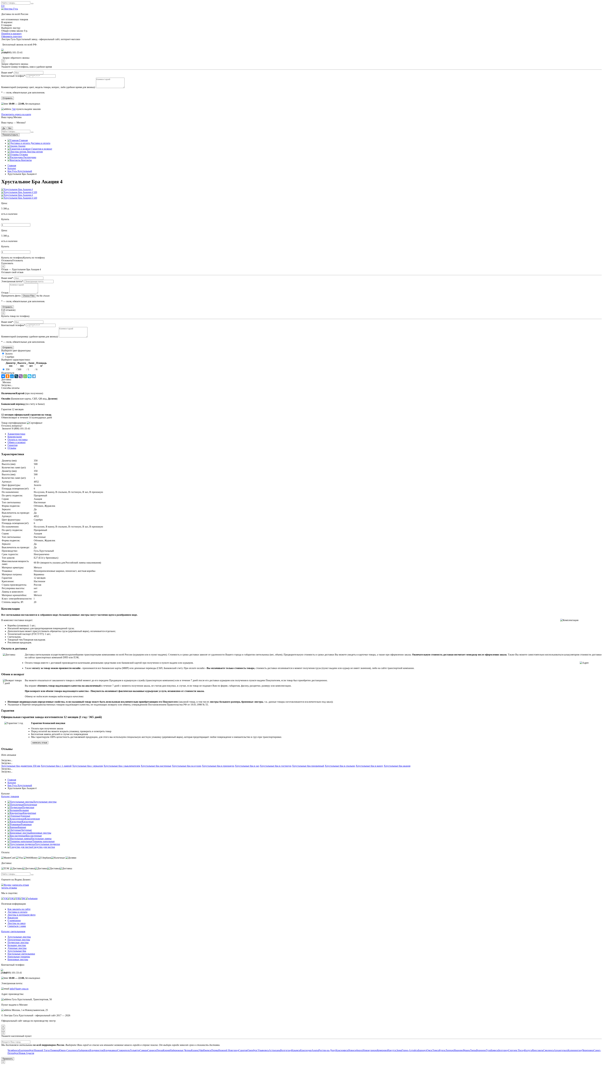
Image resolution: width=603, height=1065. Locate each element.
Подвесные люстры (18, 942)
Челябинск (13, 1050)
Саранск (151, 1050)
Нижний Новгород (228, 1050)
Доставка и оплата (40, 143)
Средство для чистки (44, 847)
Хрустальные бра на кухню (186, 766)
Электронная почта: (12, 281)
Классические (32, 818)
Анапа (315, 1050)
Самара (143, 1050)
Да (4, 128)
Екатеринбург (26, 1050)
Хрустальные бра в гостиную (275, 766)
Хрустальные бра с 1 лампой (56, 766)
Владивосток (96, 1050)
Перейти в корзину (11, 33)
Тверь (473, 1050)
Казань (194, 1050)
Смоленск (548, 1050)
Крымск (295, 1050)
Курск (442, 1050)
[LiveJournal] (16, 376)
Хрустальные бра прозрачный (308, 766)
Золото (9, 353)
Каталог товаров (10, 796)
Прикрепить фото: (11, 295)
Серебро (9, 356)
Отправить (8, 98)
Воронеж (481, 1050)
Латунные (26, 830)
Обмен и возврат (17, 442)
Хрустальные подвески (47, 844)
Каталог (12, 168)
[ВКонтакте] (3, 376)
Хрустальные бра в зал (247, 766)
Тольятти (135, 1050)
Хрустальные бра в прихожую (218, 766)
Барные (22, 827)
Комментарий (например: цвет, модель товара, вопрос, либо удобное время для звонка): (48, 87)
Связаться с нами (17, 926)
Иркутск (391, 1050)
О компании (14, 920)
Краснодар (306, 1050)
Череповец (588, 1050)
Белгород (503, 1050)
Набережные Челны (180, 1050)
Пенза (159, 1050)
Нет (10, 128)
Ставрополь (123, 1050)
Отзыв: (5, 292)
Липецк (449, 1050)
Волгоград (285, 1050)
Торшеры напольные (43, 841)
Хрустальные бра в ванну (369, 766)
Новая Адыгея (26, 1053)
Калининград (575, 1050)
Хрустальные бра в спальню (340, 766)
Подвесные (28, 807)
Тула (488, 1050)
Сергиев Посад (516, 1050)
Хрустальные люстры (45, 801)
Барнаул (422, 1050)
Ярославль (537, 1050)
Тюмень (54, 1050)
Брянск (494, 1050)
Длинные (25, 816)
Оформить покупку (11, 36)
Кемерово (382, 1050)
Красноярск (342, 1050)
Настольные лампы (41, 838)
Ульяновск (263, 1050)
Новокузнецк (370, 1050)
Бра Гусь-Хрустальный (20, 171)
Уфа (200, 1050)
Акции (21, 146)
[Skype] (29, 376)
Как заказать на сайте (19, 909)
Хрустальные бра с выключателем (121, 766)
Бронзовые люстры (41, 833)
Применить (8, 1059)
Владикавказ (110, 1050)
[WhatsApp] (25, 376)
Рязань (466, 1050)
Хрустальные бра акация (397, 766)
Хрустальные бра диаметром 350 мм (20, 766)
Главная (23, 140)
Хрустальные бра (17, 951)
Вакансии (13, 917)
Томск (435, 1050)
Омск (429, 1050)
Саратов (243, 1050)
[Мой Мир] (12, 376)
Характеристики (16, 434)
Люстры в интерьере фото (21, 914)
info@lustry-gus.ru (19, 988)
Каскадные (28, 821)
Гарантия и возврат (41, 148)
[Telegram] (34, 376)
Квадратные (29, 813)
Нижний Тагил (42, 1050)
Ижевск (207, 1050)
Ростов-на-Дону (327, 1050)
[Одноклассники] (7, 376)
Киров (166, 1050)
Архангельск (561, 1050)
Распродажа (29, 157)
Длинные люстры (17, 948)
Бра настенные (34, 835)
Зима (399, 1050)
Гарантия (12, 445)
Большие (24, 810)
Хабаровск (84, 1050)
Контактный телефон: (13, 76)
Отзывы (23, 154)
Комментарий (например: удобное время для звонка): (29, 336)
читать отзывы (9, 887)
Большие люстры (17, 945)
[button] (301, 219)
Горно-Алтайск (410, 1050)
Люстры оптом (34, 151)
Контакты (26, 160)
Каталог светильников (13, 931)
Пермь (214, 1050)
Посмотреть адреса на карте (16, 114)
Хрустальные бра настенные (156, 766)
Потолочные (30, 804)
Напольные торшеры (19, 956)
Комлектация (15, 436)
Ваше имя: (7, 72)
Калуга (528, 1050)
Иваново (458, 1050)
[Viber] (21, 376)
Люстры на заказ (16, 923)
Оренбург (252, 1050)
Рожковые (26, 824)
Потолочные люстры (19, 939)
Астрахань (274, 1050)
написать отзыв (39, 742)
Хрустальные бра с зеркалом (87, 766)
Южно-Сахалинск (68, 1050)
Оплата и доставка (17, 439)
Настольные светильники (21, 953)
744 (14, 109)
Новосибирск (355, 1050)
